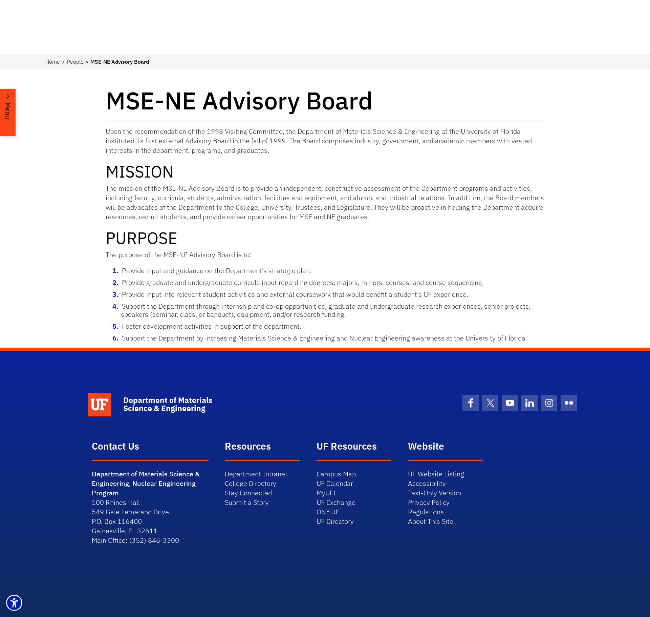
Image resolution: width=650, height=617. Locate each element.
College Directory (250, 483)
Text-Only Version (434, 492)
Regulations (426, 511)
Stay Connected (248, 492)
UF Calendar (335, 483)
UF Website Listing (436, 473)
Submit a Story (247, 502)
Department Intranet (256, 473)
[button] (14, 603)
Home (52, 61)
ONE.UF (328, 511)
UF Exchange (336, 502)
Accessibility (427, 483)
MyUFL (327, 492)
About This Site (430, 521)
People (75, 61)
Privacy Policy (429, 502)
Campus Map (336, 473)
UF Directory (335, 521)
